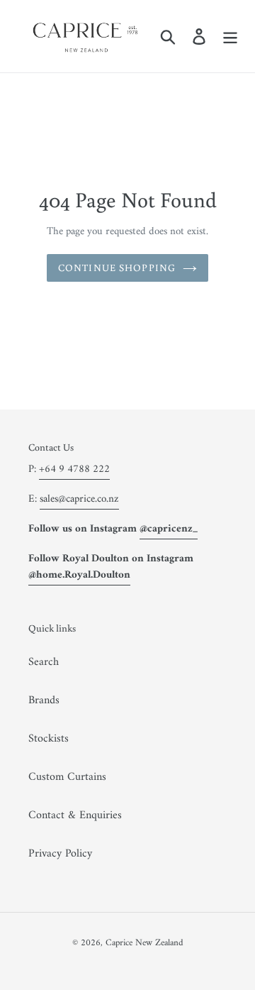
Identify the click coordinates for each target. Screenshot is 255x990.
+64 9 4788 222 (74, 469)
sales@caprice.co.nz (79, 499)
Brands (44, 700)
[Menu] (230, 36)
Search (43, 662)
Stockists (48, 739)
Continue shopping (117, 267)
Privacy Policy (60, 854)
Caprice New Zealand (144, 943)
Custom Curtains (67, 777)
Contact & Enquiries (75, 815)
